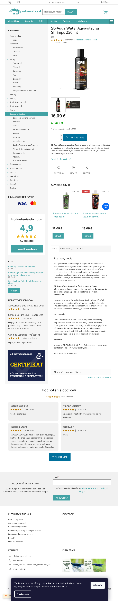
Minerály (16, 137)
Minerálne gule (19, 141)
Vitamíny (16, 156)
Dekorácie (14, 176)
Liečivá (16, 125)
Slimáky (13, 94)
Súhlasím (97, 585)
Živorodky (17, 79)
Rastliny (13, 98)
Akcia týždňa (15, 36)
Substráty (14, 180)
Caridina (16, 51)
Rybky (12, 59)
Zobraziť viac (59, 457)
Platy (15, 82)
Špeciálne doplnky (18, 114)
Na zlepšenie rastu (21, 129)
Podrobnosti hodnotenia (86, 40)
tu (66, 586)
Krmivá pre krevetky (18, 102)
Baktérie (16, 121)
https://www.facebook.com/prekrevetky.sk (32, 564)
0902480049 (18, 560)
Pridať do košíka (77, 137)
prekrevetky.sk (19, 569)
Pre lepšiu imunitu (20, 160)
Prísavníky (17, 67)
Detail (58, 236)
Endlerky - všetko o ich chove (21, 266)
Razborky (17, 71)
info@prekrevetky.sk (22, 556)
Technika (14, 172)
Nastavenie (23, 594)
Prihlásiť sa (61, 498)
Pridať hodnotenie (27, 248)
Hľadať (70, 11)
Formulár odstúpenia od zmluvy (22, 534)
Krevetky (14, 43)
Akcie (15, 40)
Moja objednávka (15, 541)
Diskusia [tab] (79, 248)
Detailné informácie (59, 159)
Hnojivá (13, 184)
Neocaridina (18, 47)
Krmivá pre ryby (17, 106)
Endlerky (17, 86)
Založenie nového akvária (24, 118)
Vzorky (13, 110)
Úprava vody (15, 164)
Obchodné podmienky (18, 523)
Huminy (16, 133)
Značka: (60, 42)
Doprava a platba (56, 2)
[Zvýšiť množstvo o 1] (61, 136)
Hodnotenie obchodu (59, 390)
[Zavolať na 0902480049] (12, 2)
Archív (14, 290)
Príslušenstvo (16, 168)
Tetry (15, 75)
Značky (13, 188)
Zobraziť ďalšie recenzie (98, 377)
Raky (15, 55)
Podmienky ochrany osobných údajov (24, 530)
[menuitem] (13, 21)
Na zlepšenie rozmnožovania (25, 145)
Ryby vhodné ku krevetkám (24, 90)
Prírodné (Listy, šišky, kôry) (24, 149)
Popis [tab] (55, 248)
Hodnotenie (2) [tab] (66, 248)
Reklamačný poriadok (17, 526)
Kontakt (11, 538)
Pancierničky (18, 63)
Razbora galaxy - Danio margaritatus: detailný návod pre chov (25, 273)
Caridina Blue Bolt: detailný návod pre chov (25, 282)
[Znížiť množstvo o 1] (61, 139)
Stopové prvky (19, 153)
